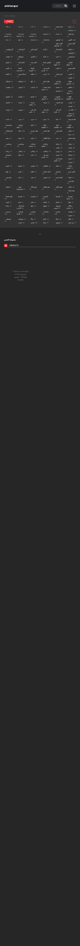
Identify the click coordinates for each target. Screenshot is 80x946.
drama (46, 34)
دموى (9, 138)
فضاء (71, 177)
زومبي (59, 151)
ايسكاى (9, 81)
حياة (58, 119)
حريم (46, 119)
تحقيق (71, 87)
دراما (71, 134)
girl (20, 40)
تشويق (9, 97)
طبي (20, 172)
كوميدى (34, 196)
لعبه (33, 202)
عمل (20, 177)
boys (71, 27)
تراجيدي (59, 91)
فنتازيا (8, 187)
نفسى (21, 223)
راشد (33, 138)
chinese (72, 30)
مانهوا (46, 206)
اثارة (45, 57)
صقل (58, 166)
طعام (33, 172)
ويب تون (72, 223)
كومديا (21, 196)
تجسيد (59, 87)
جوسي (71, 106)
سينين (59, 155)
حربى (21, 119)
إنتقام (71, 49)
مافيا (71, 202)
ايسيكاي (22, 81)
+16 (20, 27)
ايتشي (71, 78)
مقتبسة (71, 212)
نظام (71, 219)
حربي (34, 119)
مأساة (46, 202)
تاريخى (21, 87)
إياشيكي (72, 53)
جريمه (46, 102)
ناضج (46, 219)
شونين (34, 166)
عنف (33, 177)
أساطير (59, 40)
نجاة (58, 219)
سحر (34, 155)
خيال (21, 131)
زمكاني (34, 151)
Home (6, 16)
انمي (46, 74)
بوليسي (9, 87)
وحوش (59, 223)
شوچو (21, 166)
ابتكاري (34, 57)
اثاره (58, 57)
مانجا (8, 206)
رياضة (59, 144)
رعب (58, 138)
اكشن (9, 68)
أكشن (72, 40)
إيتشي (9, 57)
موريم (71, 215)
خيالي (71, 131)
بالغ (33, 81)
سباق (21, 155)
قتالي (71, 187)
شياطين (47, 166)
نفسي (34, 223)
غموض (46, 177)
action (46, 27)
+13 (8, 27)
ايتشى (71, 74)
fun (8, 40)
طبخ (8, 172)
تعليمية (21, 97)
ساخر (71, 151)
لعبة (20, 202)
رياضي (71, 148)
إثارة (45, 49)
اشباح (9, 62)
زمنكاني (47, 151)
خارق (33, 125)
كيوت (8, 202)
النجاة (9, 74)
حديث (9, 119)
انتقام (34, 74)
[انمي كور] (11, 6)
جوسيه (9, 110)
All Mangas (12, 16)
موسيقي (22, 219)
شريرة (71, 162)
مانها (33, 206)
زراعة (9, 151)
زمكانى (21, 151)
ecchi (59, 34)
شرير (71, 159)
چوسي (21, 110)
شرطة (71, 155)
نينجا (45, 223)
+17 (33, 27)
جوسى (71, 102)
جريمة (21, 102)
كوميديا (59, 196)
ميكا (33, 219)
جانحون (9, 102)
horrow (34, 40)
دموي (21, 138)
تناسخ (34, 97)
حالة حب (72, 110)
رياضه (71, 144)
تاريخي (34, 87)
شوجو (9, 166)
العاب (59, 68)
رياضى (59, 148)
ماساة (59, 202)
